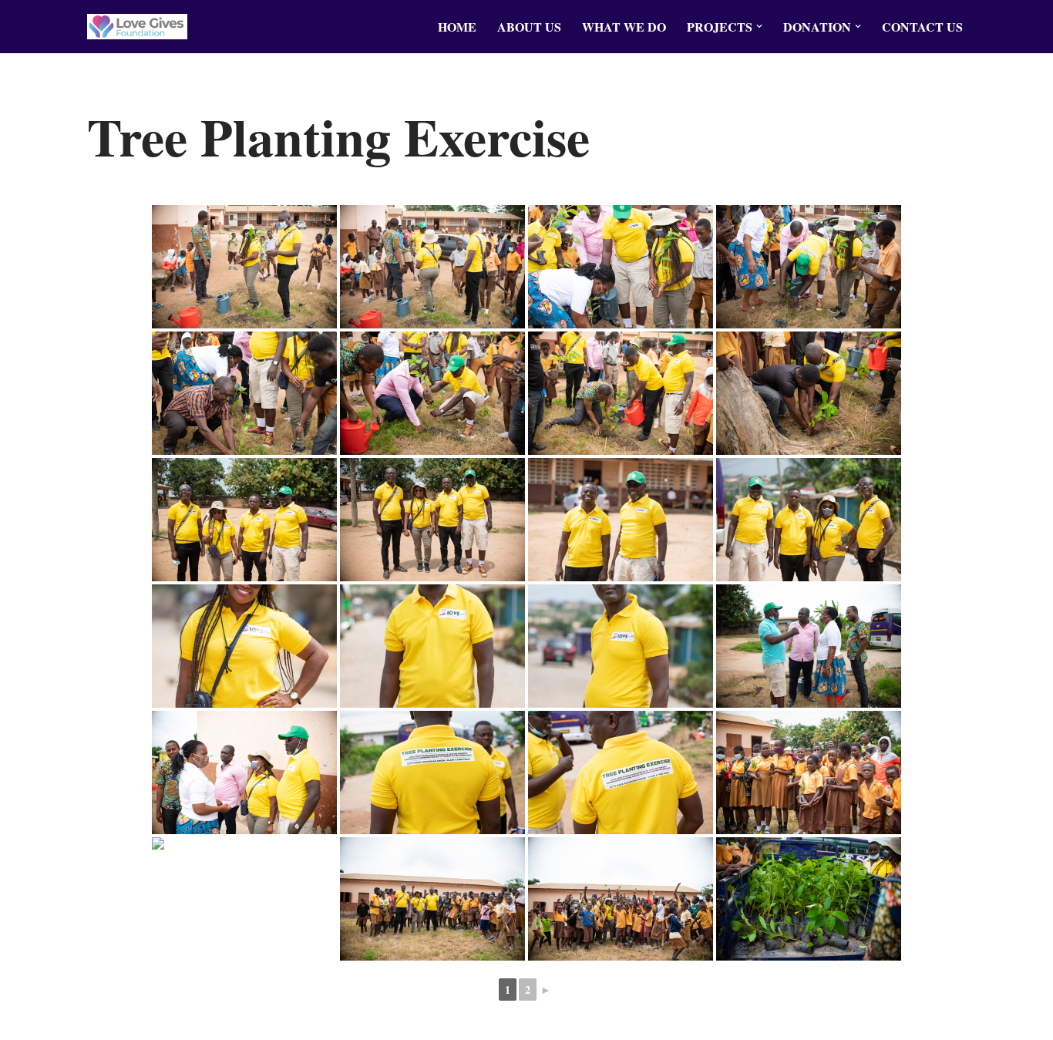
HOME (457, 26)
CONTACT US (922, 26)
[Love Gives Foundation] (137, 26)
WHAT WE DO (624, 26)
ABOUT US (529, 26)
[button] (759, 26)
